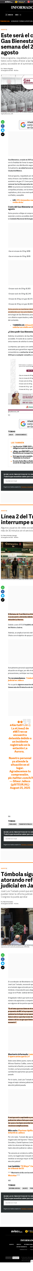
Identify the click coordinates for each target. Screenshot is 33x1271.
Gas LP (11, 434)
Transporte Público (25, 824)
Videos (10, 15)
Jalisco (3, 29)
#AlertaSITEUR (19, 725)
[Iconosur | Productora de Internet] (9, 1257)
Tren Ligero (12, 824)
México (19, 1244)
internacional (28, 1244)
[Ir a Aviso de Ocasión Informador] (8, 1)
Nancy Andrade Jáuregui (10, 535)
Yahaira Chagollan (8, 68)
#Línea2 (20, 728)
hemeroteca (23, 1249)
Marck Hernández (8, 901)
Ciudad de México (21, 434)
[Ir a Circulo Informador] (19, 1)
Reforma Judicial (14, 1188)
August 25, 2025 (20, 788)
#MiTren (18, 732)
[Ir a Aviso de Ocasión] (16, 1229)
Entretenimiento (21, 1246)
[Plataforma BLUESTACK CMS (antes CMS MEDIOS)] (15, 1257)
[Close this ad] (31, 1261)
